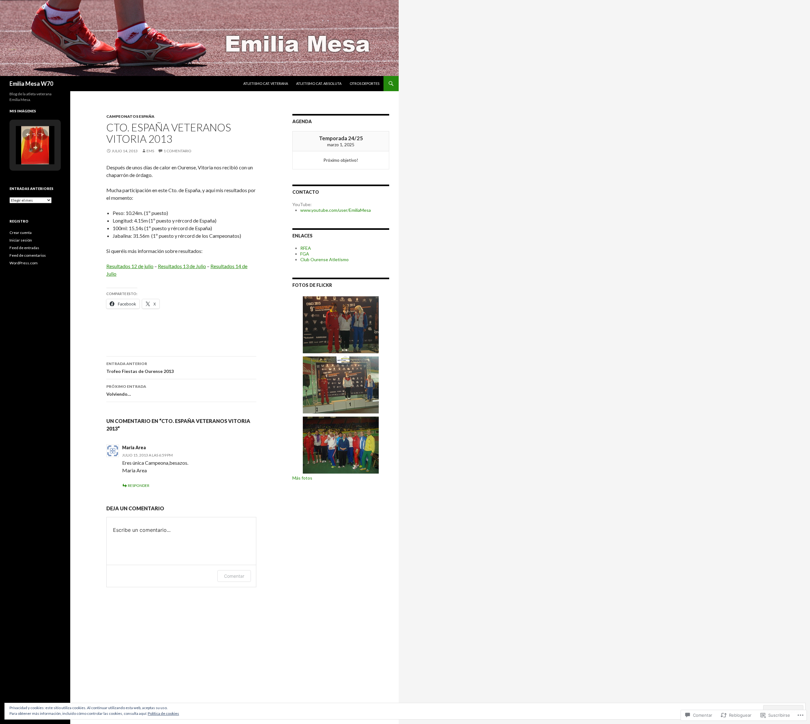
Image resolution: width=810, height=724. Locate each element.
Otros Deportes (364, 83)
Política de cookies (163, 713)
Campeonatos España (130, 116)
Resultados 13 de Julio (182, 266)
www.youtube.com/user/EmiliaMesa (335, 210)
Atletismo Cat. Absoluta (318, 83)
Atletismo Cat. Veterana (265, 83)
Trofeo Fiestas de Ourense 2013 (140, 367)
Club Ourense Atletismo (324, 259)
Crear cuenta (20, 232)
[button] (28, 134)
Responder (138, 485)
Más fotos (302, 478)
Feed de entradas (24, 247)
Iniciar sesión (20, 240)
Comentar (234, 576)
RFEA (305, 248)
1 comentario (177, 150)
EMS (150, 150)
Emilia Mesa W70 (31, 83)
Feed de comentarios (27, 255)
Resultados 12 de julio (129, 266)
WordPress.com (23, 263)
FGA (304, 253)
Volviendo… (126, 390)
